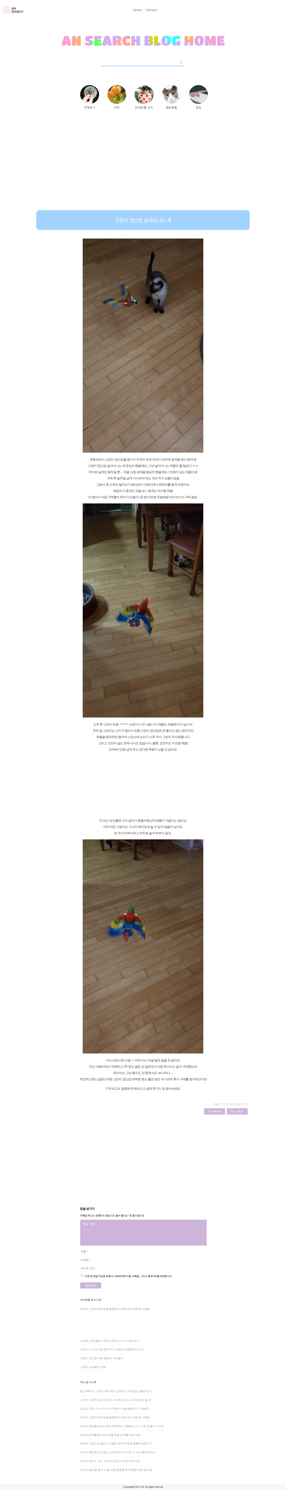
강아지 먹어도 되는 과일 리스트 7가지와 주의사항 (110, 1461)
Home (137, 10)
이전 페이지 (214, 1111)
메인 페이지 (237, 1111)
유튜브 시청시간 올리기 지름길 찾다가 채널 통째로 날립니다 (116, 1443)
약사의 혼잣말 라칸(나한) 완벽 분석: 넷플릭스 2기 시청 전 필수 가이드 (122, 1426)
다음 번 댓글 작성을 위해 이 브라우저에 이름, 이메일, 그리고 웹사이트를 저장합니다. (128, 1276)
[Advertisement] (143, 170)
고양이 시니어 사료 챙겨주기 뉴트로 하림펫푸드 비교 (112, 1349)
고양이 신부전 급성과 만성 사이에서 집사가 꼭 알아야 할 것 (115, 1400)
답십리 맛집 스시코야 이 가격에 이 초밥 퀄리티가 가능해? (114, 1408)
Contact (151, 10)
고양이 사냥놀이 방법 (93, 1367)
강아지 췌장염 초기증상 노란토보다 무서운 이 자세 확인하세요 (117, 1452)
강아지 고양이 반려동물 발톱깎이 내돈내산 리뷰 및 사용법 (115, 1308)
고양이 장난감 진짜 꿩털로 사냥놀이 (102, 1358)
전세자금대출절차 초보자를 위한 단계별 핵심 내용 (110, 1434)
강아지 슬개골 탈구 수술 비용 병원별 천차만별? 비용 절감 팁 (116, 1469)
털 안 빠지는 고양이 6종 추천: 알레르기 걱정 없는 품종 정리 (115, 1391)
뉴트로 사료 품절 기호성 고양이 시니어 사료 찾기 (109, 1340)
